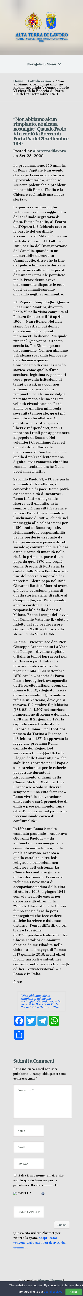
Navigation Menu (41, 64)
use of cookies (53, 1291)
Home (18, 81)
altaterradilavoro (49, 151)
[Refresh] (43, 1194)
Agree (74, 1291)
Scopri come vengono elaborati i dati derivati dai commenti (39, 1242)
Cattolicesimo (39, 81)
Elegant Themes (50, 1280)
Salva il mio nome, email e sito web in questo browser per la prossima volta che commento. (38, 1180)
